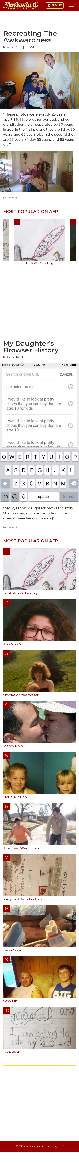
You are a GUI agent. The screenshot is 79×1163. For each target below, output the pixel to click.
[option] (39, 243)
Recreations (13, 47)
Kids (6, 357)
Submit (56, 5)
